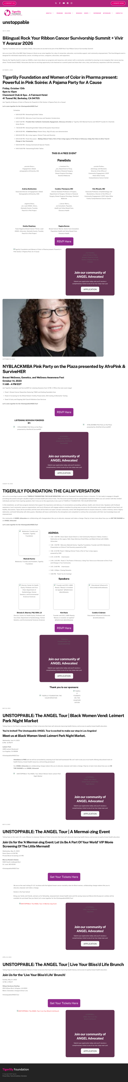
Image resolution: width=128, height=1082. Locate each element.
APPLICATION (90, 289)
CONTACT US (119, 13)
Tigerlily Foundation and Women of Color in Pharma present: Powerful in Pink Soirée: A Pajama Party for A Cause (60, 80)
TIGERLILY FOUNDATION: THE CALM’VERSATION (51, 490)
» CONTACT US (9, 3)
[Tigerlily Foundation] (17, 15)
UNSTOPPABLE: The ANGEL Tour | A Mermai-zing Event (56, 831)
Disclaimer (24, 1076)
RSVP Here (64, 241)
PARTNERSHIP (97, 13)
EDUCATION (68, 13)
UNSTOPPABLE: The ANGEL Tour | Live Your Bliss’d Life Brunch (63, 964)
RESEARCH (79, 13)
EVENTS (86, 13)
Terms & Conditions (16, 1076)
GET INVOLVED (107, 13)
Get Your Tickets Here (64, 876)
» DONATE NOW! (118, 3)
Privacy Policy (6, 1076)
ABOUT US (48, 13)
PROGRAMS (60, 13)
